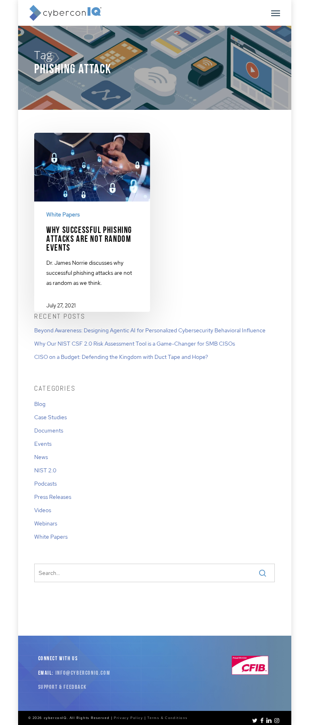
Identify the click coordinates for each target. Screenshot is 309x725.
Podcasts (45, 483)
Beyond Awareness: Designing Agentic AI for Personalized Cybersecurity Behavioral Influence (150, 330)
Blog (39, 404)
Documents (48, 430)
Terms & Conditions (167, 717)
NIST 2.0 (45, 470)
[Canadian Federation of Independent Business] (250, 673)
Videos (42, 510)
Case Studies (50, 417)
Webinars (45, 523)
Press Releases (52, 496)
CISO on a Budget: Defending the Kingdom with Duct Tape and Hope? (121, 356)
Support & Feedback (62, 687)
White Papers (63, 214)
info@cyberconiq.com (83, 673)
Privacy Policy (128, 717)
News (41, 457)
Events (43, 443)
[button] (275, 13)
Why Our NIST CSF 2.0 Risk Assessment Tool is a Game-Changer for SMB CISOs (134, 343)
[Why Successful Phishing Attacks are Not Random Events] (92, 227)
